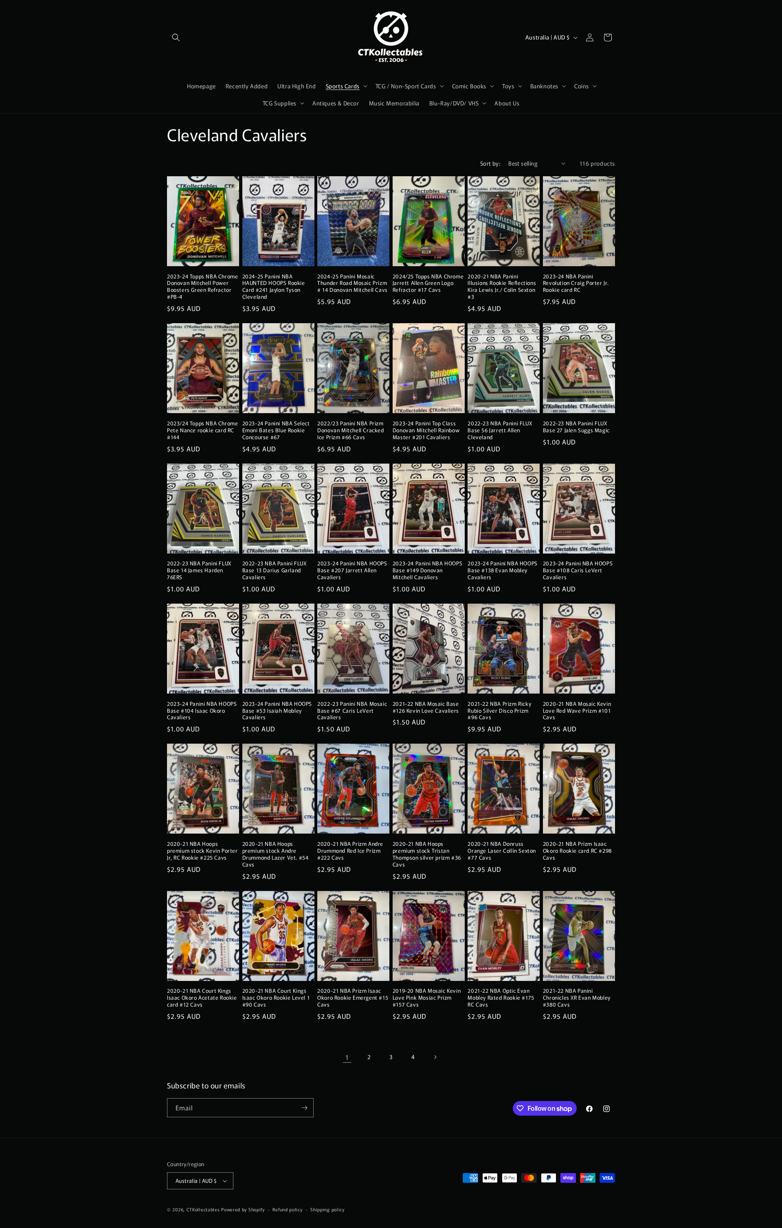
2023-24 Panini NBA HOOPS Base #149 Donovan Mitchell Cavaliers (427, 570)
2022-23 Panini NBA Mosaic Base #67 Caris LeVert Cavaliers (352, 710)
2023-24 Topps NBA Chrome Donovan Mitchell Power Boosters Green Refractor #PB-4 (202, 287)
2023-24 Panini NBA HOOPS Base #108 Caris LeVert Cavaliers (578, 570)
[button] (176, 37)
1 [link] (347, 1057)
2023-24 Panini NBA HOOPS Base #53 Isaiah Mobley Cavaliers (277, 710)
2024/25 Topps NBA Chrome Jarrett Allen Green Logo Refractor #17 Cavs (428, 283)
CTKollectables (203, 1209)
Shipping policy (327, 1209)
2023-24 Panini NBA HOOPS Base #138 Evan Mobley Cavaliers (502, 570)
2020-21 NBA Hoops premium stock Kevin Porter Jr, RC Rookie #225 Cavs (202, 851)
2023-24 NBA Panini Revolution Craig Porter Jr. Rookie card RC (576, 283)
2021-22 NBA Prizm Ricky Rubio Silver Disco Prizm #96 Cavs (499, 710)
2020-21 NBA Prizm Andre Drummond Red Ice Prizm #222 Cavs (350, 851)
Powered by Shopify (243, 1209)
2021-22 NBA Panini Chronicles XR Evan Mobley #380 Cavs (577, 997)
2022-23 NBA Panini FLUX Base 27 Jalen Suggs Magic (576, 427)
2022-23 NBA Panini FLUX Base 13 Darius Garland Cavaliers (274, 570)
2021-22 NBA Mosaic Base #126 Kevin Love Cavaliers (426, 707)
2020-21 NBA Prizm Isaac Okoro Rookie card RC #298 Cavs (577, 851)
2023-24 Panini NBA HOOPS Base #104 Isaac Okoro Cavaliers (202, 710)
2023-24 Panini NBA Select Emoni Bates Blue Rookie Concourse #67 (276, 430)
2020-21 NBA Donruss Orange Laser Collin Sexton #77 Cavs (502, 851)
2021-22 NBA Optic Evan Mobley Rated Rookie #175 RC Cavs (501, 997)
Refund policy (287, 1209)
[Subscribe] (304, 1107)
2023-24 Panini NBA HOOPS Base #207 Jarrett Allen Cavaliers (352, 570)
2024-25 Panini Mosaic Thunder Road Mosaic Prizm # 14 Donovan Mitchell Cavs (352, 283)
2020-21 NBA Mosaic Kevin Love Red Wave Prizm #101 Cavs (577, 710)
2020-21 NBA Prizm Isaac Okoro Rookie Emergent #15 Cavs (352, 997)
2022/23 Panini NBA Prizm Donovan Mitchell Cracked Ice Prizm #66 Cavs (350, 430)
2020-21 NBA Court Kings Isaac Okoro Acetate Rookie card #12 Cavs (202, 997)
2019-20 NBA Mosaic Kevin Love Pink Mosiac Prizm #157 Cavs (427, 997)
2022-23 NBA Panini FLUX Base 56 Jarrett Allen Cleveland (500, 430)
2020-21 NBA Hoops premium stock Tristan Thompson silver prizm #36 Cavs (427, 854)
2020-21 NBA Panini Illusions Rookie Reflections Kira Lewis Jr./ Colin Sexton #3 (502, 287)
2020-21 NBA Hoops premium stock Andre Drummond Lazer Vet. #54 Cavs (275, 854)
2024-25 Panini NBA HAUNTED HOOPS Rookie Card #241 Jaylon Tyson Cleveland (273, 287)
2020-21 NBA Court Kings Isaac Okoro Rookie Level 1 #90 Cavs (276, 997)
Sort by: (490, 163)
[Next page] (435, 1057)
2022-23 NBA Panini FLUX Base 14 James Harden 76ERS (199, 570)
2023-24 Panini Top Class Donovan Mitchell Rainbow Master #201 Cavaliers (426, 430)
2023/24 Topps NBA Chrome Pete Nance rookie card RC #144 (202, 430)
